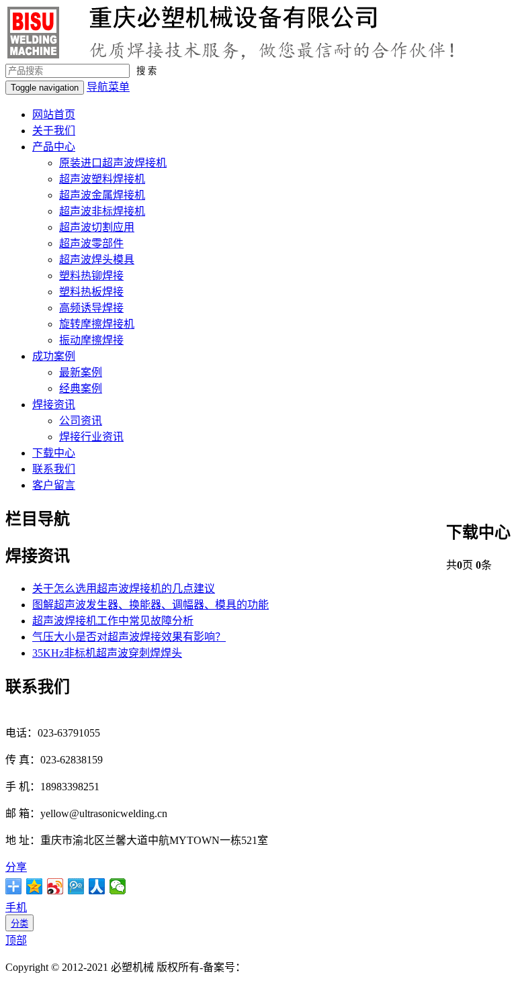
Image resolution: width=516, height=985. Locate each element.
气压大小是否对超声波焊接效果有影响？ (129, 637)
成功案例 (53, 356)
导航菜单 (108, 87)
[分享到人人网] (97, 886)
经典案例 (80, 388)
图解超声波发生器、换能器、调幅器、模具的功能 (150, 604)
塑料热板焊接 (91, 291)
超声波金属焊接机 (102, 195)
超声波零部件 (91, 243)
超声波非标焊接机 (102, 211)
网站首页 (53, 114)
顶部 (16, 940)
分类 (19, 924)
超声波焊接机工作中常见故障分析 (113, 620)
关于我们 (53, 130)
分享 (16, 867)
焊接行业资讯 (91, 436)
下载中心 (53, 453)
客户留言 (53, 485)
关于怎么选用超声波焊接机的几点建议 (123, 588)
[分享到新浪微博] (55, 886)
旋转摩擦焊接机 (96, 324)
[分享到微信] (118, 886)
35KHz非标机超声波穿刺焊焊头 (107, 653)
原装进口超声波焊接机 (113, 163)
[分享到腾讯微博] (76, 886)
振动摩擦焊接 (91, 340)
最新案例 (80, 372)
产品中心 (53, 146)
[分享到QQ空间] (34, 886)
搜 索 (146, 71)
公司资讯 (80, 420)
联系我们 (53, 469)
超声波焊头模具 (96, 259)
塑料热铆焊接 (91, 275)
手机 (16, 907)
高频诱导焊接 (91, 308)
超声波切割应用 (96, 227)
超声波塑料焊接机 (102, 179)
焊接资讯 (53, 404)
